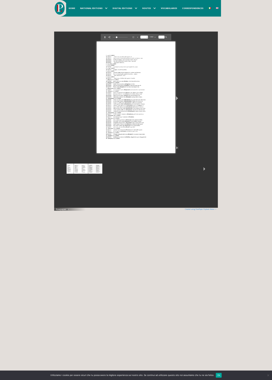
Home (72, 8)
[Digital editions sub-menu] (137, 8)
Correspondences (192, 8)
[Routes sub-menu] (155, 8)
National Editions (91, 8)
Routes (146, 8)
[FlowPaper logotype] (62, 210)
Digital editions (122, 8)
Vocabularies (169, 8)
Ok (218, 375)
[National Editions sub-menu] (107, 8)
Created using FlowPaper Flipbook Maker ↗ (200, 209)
